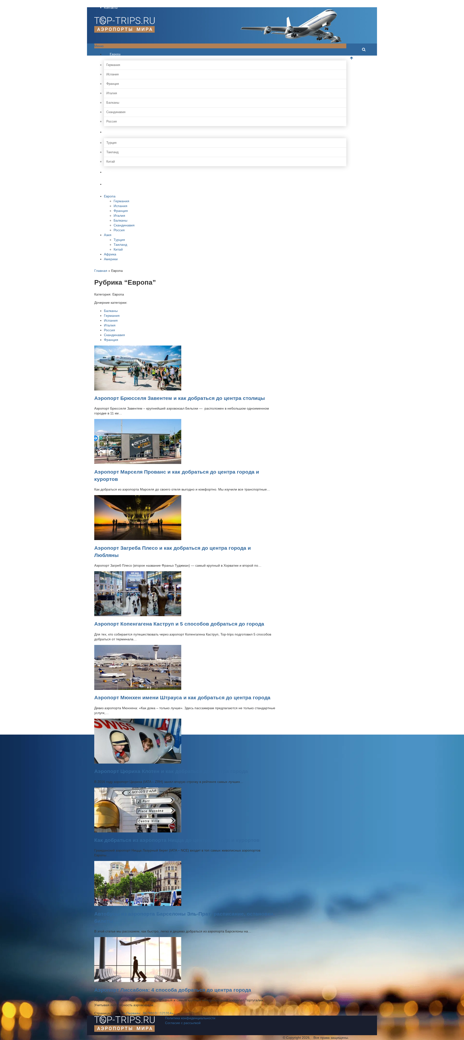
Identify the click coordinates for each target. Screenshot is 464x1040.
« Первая (130, 1013)
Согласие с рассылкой (183, 1023)
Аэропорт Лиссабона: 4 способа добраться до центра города (172, 990)
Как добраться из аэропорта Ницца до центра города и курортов (177, 840)
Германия (113, 65)
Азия (113, 132)
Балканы (112, 102)
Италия (111, 93)
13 (166, 1013)
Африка (115, 172)
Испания (112, 74)
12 (162, 1013)
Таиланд (112, 152)
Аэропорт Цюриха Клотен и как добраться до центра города (171, 771)
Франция (112, 84)
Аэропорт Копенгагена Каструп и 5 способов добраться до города (179, 624)
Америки (116, 184)
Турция (111, 142)
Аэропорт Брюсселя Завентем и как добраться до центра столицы (179, 398)
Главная (100, 271)
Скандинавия (115, 112)
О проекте (111, 2)
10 (155, 1013)
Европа (114, 54)
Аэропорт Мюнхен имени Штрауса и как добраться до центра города (182, 697)
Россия (111, 121)
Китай (110, 161)
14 (170, 1013)
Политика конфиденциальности (190, 1018)
